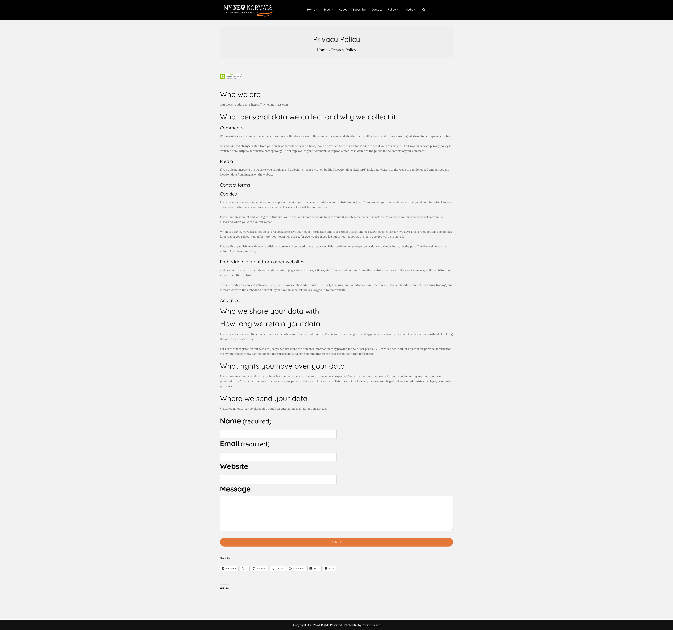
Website (234, 466)
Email (245, 443)
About (343, 9)
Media (409, 9)
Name (245, 420)
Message (235, 488)
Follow (392, 9)
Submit (336, 542)
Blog (327, 9)
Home (311, 9)
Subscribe (359, 9)
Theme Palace (371, 625)
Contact (377, 9)
